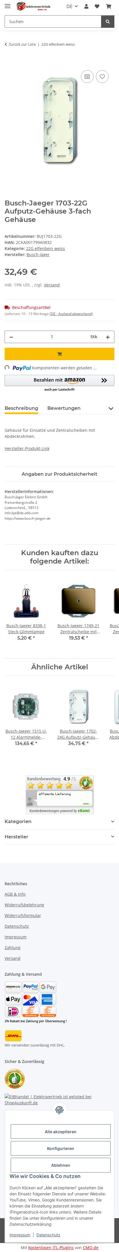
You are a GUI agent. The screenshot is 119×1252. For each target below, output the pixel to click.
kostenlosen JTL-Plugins (51, 1247)
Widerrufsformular (23, 915)
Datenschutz (48, 1234)
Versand (52, 285)
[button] (86, 6)
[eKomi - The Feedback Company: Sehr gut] (60, 794)
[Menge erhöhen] (107, 337)
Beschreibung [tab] (21, 408)
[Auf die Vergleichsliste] (87, 76)
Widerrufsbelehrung (24, 904)
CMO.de (90, 1247)
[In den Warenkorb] (9, 62)
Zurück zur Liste (22, 44)
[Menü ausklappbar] (7, 3)
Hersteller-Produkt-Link (27, 448)
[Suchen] (107, 21)
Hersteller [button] (16, 837)
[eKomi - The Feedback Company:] (15, 1078)
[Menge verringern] (11, 337)
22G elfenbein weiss (45, 248)
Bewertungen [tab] (64, 408)
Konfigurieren (60, 1148)
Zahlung (13, 947)
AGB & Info (15, 894)
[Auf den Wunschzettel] (102, 76)
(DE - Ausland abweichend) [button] (71, 313)
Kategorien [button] (18, 821)
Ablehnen (60, 1165)
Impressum (20, 1234)
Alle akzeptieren (61, 1131)
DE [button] (69, 6)
